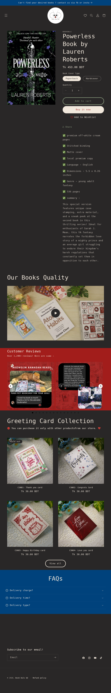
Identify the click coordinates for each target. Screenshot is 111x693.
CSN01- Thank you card (30, 487)
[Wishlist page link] (85, 15)
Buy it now (83, 109)
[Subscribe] (55, 657)
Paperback (72, 78)
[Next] (101, 386)
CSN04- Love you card (81, 550)
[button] (6, 15)
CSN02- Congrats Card (81, 487)
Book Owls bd (21, 678)
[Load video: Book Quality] (55, 313)
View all (55, 563)
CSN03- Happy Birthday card (30, 550)
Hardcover (92, 78)
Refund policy (39, 678)
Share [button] (68, 127)
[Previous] (11, 386)
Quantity (67, 85)
